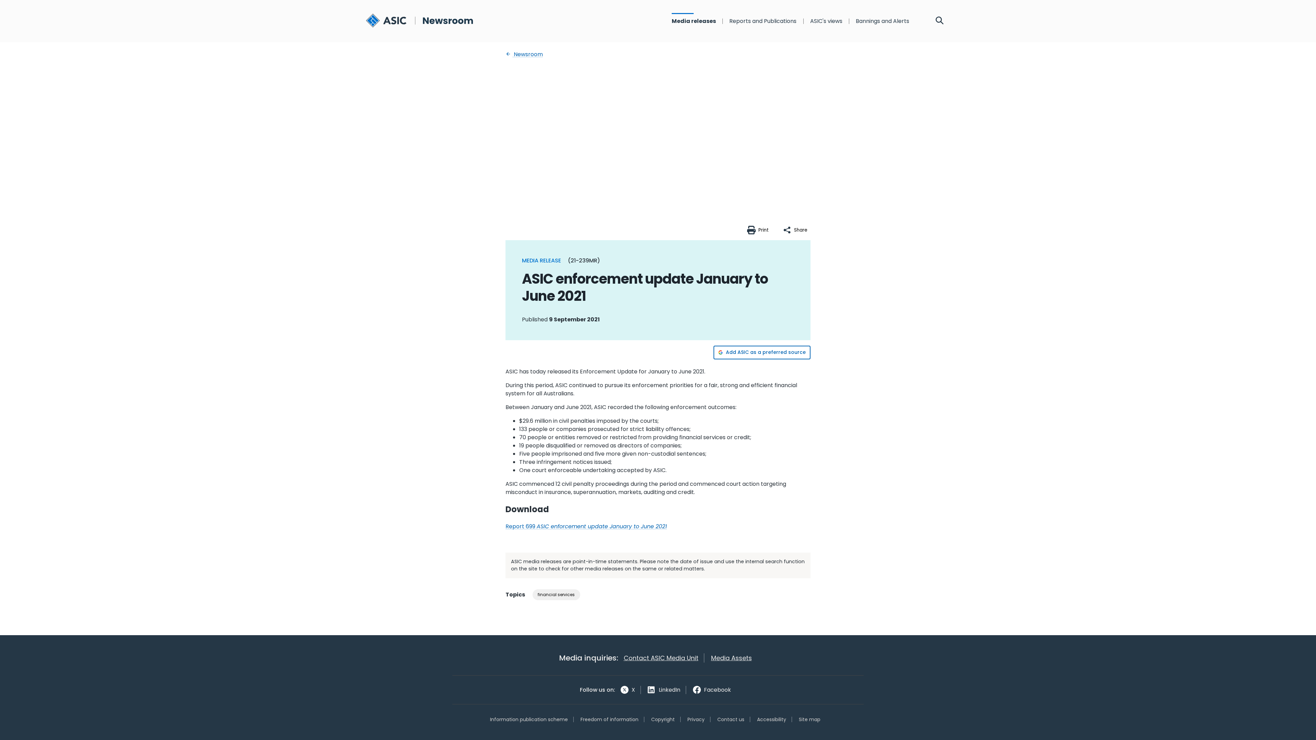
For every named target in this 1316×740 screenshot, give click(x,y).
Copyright (663, 719)
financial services (556, 594)
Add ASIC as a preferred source (766, 352)
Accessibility (771, 719)
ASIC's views (826, 21)
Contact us (730, 719)
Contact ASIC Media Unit (661, 658)
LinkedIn (669, 690)
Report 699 (586, 526)
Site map (809, 719)
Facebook (717, 690)
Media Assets (731, 658)
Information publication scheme (529, 719)
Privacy (696, 719)
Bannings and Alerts (882, 21)
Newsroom (527, 54)
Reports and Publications (762, 21)
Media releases (694, 21)
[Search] (939, 21)
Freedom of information (609, 719)
